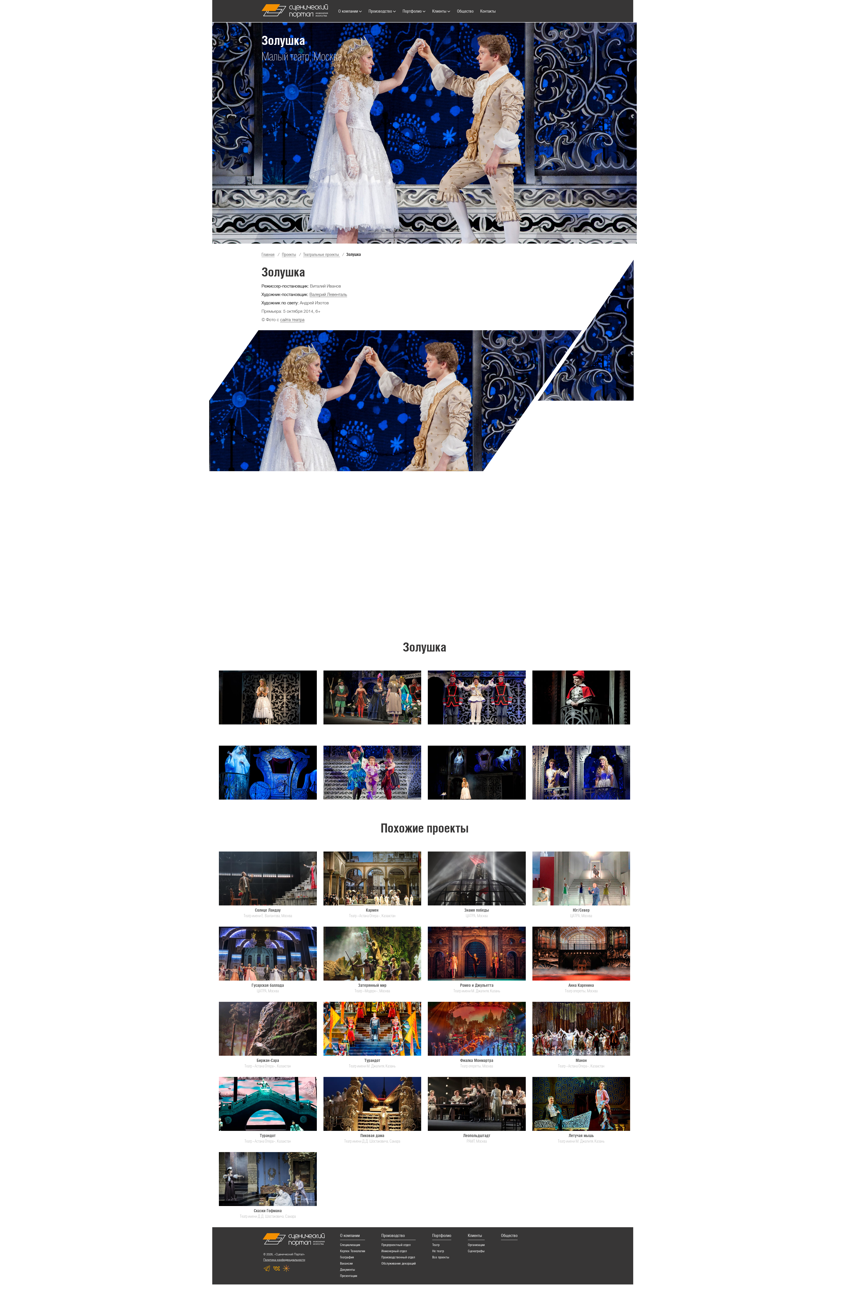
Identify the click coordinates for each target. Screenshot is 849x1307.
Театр (436, 1245)
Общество (509, 1235)
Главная (268, 254)
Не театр (438, 1251)
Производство (393, 1235)
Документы (347, 1269)
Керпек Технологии (352, 1251)
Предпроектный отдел (396, 1245)
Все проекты (440, 1257)
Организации (476, 1245)
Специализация (350, 1245)
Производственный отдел (398, 1257)
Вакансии (346, 1263)
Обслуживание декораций (398, 1263)
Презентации (348, 1276)
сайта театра (292, 319)
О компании (350, 1235)
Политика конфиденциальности (284, 1259)
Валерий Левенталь (328, 294)
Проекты (289, 254)
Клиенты (475, 1235)
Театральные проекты (321, 254)
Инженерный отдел (394, 1251)
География (347, 1257)
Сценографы (476, 1251)
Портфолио (441, 1235)
